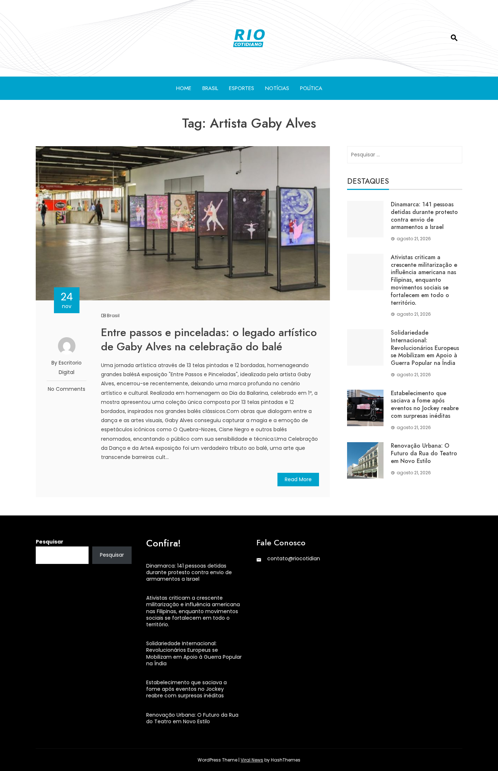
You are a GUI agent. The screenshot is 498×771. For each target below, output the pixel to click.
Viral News (252, 760)
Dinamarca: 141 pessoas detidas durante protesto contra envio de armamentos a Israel (424, 215)
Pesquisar (49, 541)
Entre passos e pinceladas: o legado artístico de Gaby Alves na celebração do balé (209, 339)
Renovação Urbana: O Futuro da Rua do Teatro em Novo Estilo (424, 453)
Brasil (210, 88)
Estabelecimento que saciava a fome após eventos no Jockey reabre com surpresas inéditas (425, 404)
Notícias (277, 88)
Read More (298, 479)
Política (311, 88)
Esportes (241, 88)
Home (183, 88)
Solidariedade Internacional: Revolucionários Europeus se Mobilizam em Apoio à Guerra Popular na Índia (425, 347)
